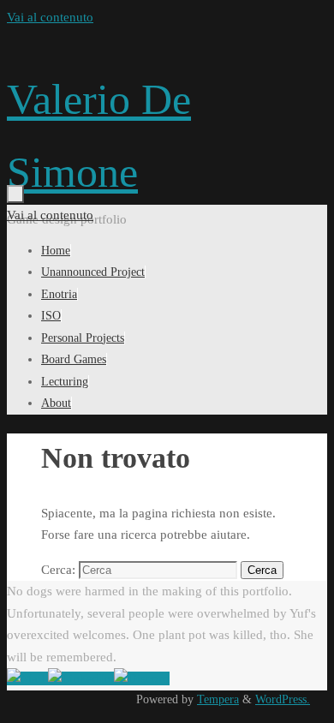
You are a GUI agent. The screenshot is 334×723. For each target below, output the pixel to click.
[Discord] (142, 678)
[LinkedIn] (81, 678)
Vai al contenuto (50, 17)
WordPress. (282, 699)
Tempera (218, 699)
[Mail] (27, 678)
